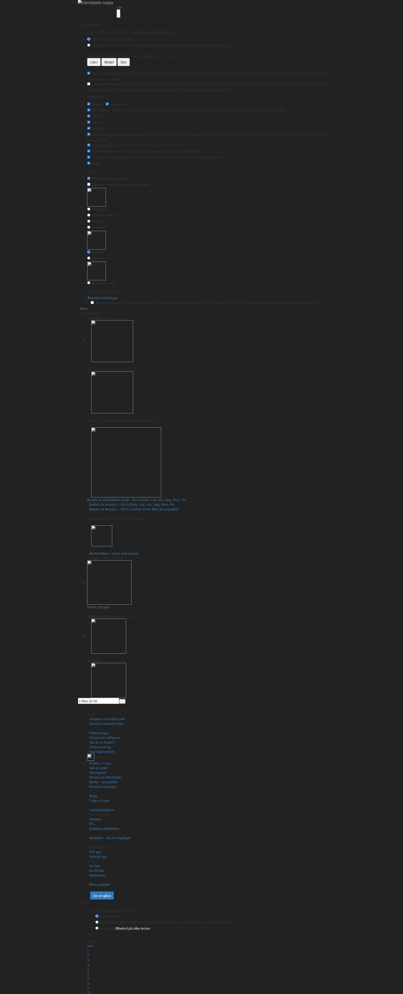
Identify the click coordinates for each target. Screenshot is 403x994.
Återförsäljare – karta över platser (113, 553)
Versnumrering (99, 747)
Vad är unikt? (97, 767)
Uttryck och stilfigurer (103, 737)
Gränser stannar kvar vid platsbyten (119, 184)
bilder (95, 163)
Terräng (97, 221)
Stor (124, 62)
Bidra (82, 308)
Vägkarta (98, 209)
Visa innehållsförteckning (111, 73)
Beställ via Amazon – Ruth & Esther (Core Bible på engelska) (133, 509)
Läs (119, 7)
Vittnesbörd (96, 772)
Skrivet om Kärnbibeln (104, 777)
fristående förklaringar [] (110, 157)
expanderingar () (104, 145)
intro (90, 945)
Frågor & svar (98, 800)
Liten (93, 62)
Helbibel (94, 819)
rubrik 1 (97, 116)
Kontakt (93, 865)
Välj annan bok (111, 934)
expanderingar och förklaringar (116, 134)
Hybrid (96, 258)
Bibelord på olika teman (132, 928)
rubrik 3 (97, 128)
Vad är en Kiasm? (101, 742)
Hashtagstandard (101, 751)
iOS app (94, 851)
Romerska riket (103, 283)
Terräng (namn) (103, 215)
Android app (97, 856)
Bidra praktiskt (98, 884)
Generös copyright (101, 786)
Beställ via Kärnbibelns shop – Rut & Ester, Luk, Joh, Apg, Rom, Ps (136, 499)
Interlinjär (107, 928)
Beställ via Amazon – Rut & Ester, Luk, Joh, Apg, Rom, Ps (130, 504)
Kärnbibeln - (110, 45)
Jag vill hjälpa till (108, 302)
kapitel (96, 104)
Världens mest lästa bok (106, 719)
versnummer (119, 104)
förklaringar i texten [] (108, 151)
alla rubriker (100, 110)
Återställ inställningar (102, 297)
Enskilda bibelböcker (103, 828)
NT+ (91, 823)
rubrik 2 (97, 122)
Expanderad (108, 916)
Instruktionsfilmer (100, 809)
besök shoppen (98, 607)
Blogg (92, 795)
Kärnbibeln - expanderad (111, 39)
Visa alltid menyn (105, 84)
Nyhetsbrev (96, 875)
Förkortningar (98, 733)
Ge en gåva (102, 895)
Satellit (96, 252)
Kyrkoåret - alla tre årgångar (109, 837)
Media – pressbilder (102, 781)
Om (81, 709)
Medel (109, 62)
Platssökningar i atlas (108, 178)
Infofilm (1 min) (99, 763)
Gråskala (98, 227)
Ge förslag (95, 870)
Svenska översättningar (105, 723)
